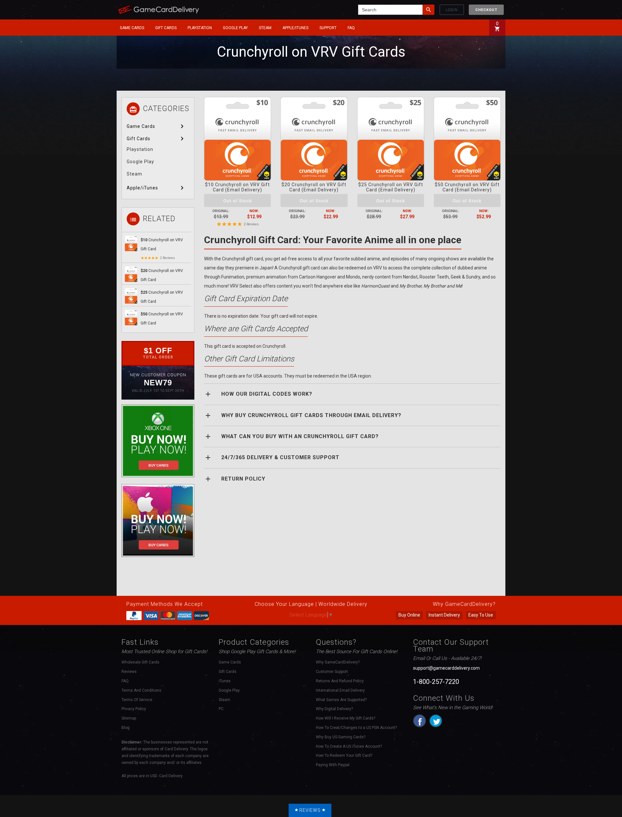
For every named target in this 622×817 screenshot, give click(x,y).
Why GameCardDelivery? (338, 662)
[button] (133, 28)
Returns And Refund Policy (340, 681)
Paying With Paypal (333, 765)
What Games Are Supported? (341, 700)
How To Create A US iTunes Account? (349, 746)
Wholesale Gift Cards (140, 662)
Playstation (200, 28)
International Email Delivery (340, 690)
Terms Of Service (136, 700)
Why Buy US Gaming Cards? (340, 737)
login (452, 10)
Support (328, 28)
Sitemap (128, 718)
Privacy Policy (133, 709)
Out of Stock (237, 201)
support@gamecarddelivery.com (446, 668)
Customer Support (332, 671)
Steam (265, 28)
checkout (486, 10)
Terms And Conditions (141, 690)
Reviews (253, 224)
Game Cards (132, 28)
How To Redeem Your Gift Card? (344, 755)
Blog (125, 727)
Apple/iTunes (295, 28)
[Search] (428, 10)
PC (221, 709)
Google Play (235, 28)
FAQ (351, 28)
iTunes (225, 681)
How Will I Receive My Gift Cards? (345, 718)
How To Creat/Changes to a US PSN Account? (356, 727)
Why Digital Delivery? (334, 709)
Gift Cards (166, 28)
